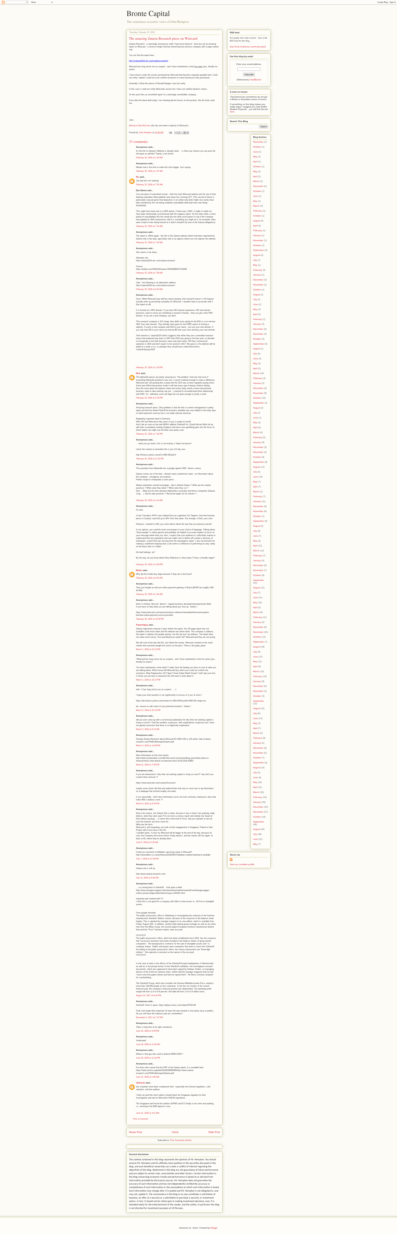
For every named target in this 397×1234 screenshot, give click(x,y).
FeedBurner (255, 79)
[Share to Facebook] (184, 132)
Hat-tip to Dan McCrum (140, 125)
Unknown (140, 1083)
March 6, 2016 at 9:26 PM (147, 803)
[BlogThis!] (178, 132)
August (256, 220)
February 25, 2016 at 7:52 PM (149, 434)
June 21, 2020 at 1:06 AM (147, 1077)
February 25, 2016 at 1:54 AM (149, 157)
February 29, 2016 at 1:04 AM (149, 594)
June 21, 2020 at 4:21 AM (147, 1113)
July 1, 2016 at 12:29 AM (147, 859)
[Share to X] (181, 132)
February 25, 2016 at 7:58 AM (149, 273)
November (258, 142)
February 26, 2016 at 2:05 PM (149, 564)
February (257, 211)
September (258, 250)
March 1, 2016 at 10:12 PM (148, 649)
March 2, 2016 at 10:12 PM (148, 710)
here (232, 111)
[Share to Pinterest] (187, 132)
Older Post (214, 1132)
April (255, 161)
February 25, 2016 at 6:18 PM (149, 398)
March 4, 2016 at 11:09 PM (148, 745)
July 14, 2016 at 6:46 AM (147, 878)
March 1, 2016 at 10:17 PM (148, 680)
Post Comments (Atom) (180, 1140)
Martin (139, 570)
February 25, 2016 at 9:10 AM (149, 289)
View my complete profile (242, 864)
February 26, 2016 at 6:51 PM (149, 578)
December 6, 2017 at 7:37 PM (149, 1017)
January (257, 235)
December (258, 186)
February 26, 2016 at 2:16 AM (149, 500)
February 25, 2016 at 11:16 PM (150, 458)
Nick (138, 373)
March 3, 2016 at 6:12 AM (147, 729)
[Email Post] (170, 132)
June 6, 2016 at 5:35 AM (147, 842)
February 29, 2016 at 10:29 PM (150, 619)
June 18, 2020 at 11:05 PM (148, 1044)
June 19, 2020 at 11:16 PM (148, 1058)
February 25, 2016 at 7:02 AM (149, 184)
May (255, 156)
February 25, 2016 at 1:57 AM (149, 171)
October (257, 147)
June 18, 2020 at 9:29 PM (147, 1031)
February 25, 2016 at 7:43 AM (149, 242)
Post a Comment (140, 1119)
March (256, 181)
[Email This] (175, 132)
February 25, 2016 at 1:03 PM (149, 367)
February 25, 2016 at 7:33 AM (149, 226)
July (255, 260)
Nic (137, 177)
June (255, 152)
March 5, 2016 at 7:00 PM (147, 765)
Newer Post (135, 1132)
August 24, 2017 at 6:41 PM (148, 995)
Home (175, 1132)
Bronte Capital (148, 13)
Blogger (214, 1228)
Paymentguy (142, 625)
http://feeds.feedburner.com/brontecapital (248, 46)
